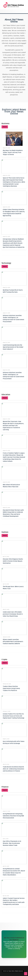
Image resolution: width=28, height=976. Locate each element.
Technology (12, 25)
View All (5, 127)
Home (10, 9)
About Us (11, 12)
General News (12, 22)
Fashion (11, 20)
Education (11, 17)
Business (11, 14)
